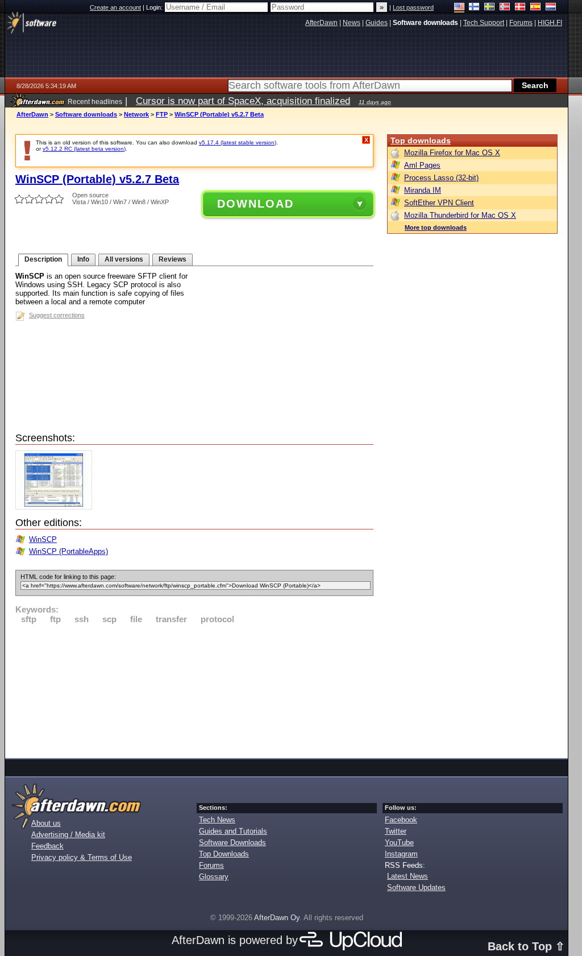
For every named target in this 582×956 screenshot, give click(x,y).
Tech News (217, 820)
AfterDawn (32, 114)
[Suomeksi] (474, 8)
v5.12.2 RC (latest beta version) (84, 149)
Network (136, 114)
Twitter (395, 831)
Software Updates (416, 887)
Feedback (47, 846)
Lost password (413, 7)
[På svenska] (489, 8)
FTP (162, 114)
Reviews (172, 259)
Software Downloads (232, 842)
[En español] (535, 8)
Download (255, 203)
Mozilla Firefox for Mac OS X (452, 152)
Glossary (213, 876)
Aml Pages (422, 165)
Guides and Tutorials (233, 831)
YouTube (399, 842)
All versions (124, 259)
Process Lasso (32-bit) (441, 177)
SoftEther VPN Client (439, 202)
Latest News (407, 876)
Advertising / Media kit (68, 834)
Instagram (401, 854)
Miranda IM (422, 190)
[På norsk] (505, 8)
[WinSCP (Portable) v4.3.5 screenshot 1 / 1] (56, 507)
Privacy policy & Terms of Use (81, 857)
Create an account (115, 7)
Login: (155, 7)
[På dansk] (520, 8)
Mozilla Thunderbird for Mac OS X (460, 215)
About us (46, 823)
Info (83, 259)
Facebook (401, 820)
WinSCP (43, 539)
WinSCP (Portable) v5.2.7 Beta (219, 114)
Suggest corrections (57, 315)
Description (43, 259)
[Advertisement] (194, 689)
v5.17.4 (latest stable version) (237, 142)
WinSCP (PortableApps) (68, 551)
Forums (211, 865)
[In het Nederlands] (551, 8)
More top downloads (436, 227)
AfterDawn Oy (277, 917)
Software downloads (86, 114)
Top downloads (420, 140)
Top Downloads (224, 854)
